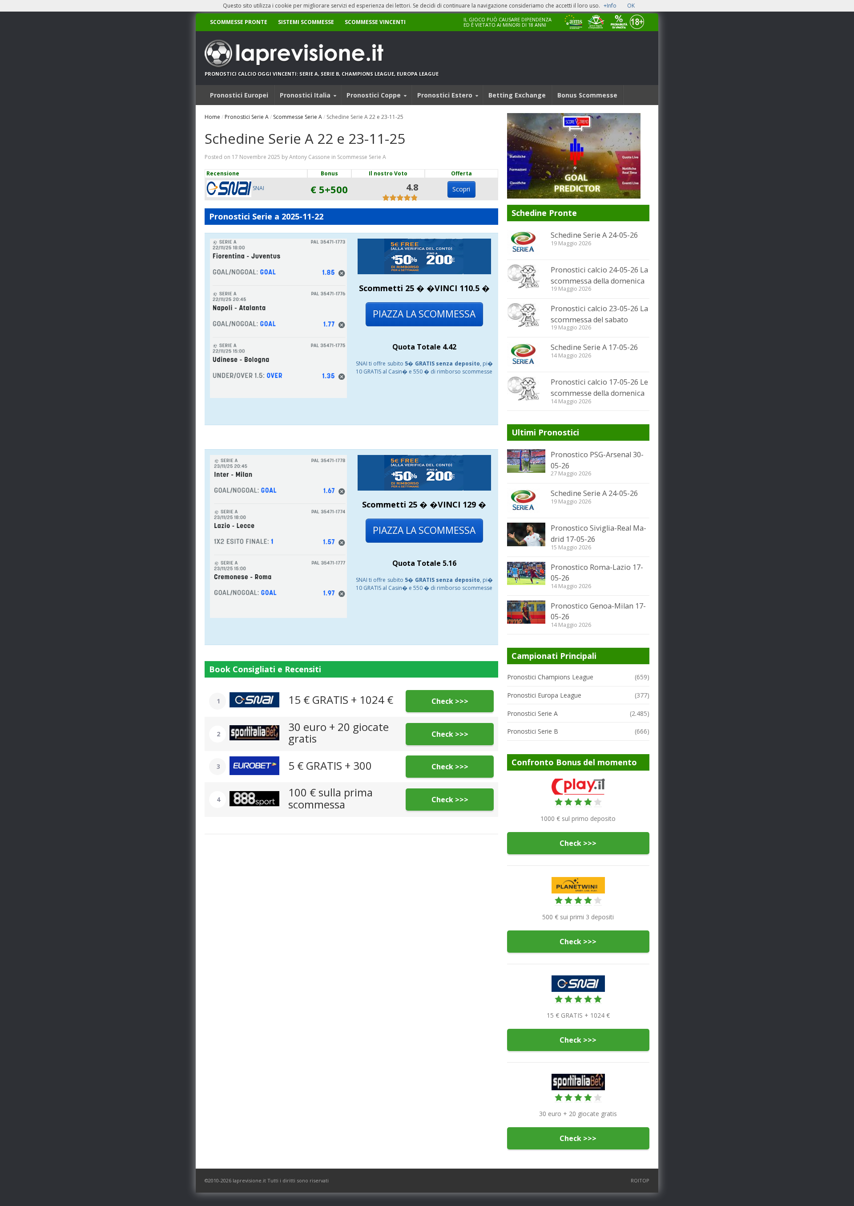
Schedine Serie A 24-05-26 (594, 235)
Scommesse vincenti (375, 22)
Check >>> (449, 701)
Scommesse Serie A (297, 117)
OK (631, 5)
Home (212, 117)
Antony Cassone (309, 157)
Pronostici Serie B (532, 731)
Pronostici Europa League (544, 695)
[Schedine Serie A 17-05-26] (526, 354)
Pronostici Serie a (244, 216)
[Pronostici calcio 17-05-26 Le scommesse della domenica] (526, 389)
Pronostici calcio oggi (238, 73)
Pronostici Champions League (550, 677)
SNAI (257, 188)
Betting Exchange (517, 95)
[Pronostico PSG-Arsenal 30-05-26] (526, 460)
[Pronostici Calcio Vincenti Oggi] (322, 53)
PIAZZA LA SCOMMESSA (424, 314)
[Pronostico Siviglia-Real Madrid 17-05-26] (526, 534)
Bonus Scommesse (587, 95)
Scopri (461, 189)
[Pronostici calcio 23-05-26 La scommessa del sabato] (526, 315)
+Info (610, 5)
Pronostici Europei (239, 95)
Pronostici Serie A (247, 117)
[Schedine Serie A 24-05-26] (526, 242)
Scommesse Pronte (238, 22)
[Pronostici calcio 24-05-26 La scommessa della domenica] (526, 276)
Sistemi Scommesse (306, 22)
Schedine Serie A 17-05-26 (594, 347)
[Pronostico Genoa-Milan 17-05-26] (526, 612)
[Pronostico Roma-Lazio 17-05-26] (526, 573)
